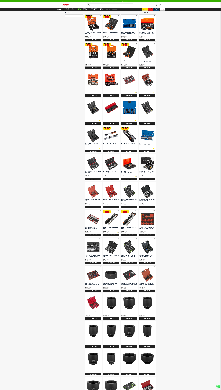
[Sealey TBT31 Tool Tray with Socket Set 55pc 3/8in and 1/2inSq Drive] (93, 251)
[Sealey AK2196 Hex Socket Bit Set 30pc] (111, 195)
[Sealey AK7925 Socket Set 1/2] (111, 167)
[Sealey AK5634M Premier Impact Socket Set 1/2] (147, 55)
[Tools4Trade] (64, 5)
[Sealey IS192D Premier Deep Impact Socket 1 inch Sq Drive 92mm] (147, 306)
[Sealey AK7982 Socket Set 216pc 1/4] (147, 83)
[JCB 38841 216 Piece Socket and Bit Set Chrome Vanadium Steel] (147, 167)
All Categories (59, 9)
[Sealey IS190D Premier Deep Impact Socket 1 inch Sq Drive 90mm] (93, 334)
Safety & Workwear (85, 9)
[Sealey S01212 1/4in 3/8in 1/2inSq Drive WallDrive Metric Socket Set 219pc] (129, 251)
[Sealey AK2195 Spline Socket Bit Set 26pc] (93, 195)
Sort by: (146, 12)
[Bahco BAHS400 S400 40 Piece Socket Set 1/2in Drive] (111, 83)
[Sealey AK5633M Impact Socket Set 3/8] (93, 111)
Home (66, 12)
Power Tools (67, 9)
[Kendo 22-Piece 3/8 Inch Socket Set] (111, 55)
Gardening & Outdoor (78, 9)
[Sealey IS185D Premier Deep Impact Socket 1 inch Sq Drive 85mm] (111, 334)
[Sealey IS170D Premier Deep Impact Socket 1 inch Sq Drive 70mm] (111, 362)
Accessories (114, 9)
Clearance (145, 9)
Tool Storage (101, 9)
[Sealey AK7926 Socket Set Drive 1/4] (93, 167)
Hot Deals (150, 9)
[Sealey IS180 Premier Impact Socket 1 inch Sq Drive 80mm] (129, 334)
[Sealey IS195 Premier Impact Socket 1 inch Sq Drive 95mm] (129, 306)
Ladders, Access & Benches (93, 9)
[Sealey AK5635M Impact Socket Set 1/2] (93, 139)
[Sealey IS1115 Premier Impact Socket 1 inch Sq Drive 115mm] (129, 362)
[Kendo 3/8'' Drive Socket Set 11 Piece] (129, 139)
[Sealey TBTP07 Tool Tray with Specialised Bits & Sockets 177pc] (93, 278)
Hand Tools (72, 9)
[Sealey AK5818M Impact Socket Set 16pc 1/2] (147, 251)
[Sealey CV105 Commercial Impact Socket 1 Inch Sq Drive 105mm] (111, 278)
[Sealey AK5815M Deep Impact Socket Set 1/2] (111, 111)
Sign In (154, 4)
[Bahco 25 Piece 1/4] (147, 28)
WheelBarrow (107, 9)
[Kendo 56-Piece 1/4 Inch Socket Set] (93, 55)
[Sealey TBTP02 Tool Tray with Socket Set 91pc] (129, 83)
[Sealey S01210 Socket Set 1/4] (129, 195)
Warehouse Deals (156, 9)
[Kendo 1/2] (111, 223)
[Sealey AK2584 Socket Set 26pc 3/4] (147, 195)
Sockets (71, 12)
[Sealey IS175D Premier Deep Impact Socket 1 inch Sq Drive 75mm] (147, 334)
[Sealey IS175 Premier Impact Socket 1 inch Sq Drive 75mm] (93, 362)
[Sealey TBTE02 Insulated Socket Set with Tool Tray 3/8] (147, 223)
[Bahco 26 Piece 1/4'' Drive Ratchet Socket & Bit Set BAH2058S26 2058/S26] (129, 167)
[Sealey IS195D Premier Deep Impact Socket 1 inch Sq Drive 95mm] (111, 306)
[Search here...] (89, 5)
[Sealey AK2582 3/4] (111, 251)
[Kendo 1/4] (93, 28)
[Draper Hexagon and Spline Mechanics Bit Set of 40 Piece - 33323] (147, 139)
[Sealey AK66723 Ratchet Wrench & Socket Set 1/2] (93, 223)
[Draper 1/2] (129, 28)
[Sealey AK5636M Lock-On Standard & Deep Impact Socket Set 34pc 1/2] (147, 111)
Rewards (162, 9)
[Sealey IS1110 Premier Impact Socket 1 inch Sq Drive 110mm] (147, 362)
